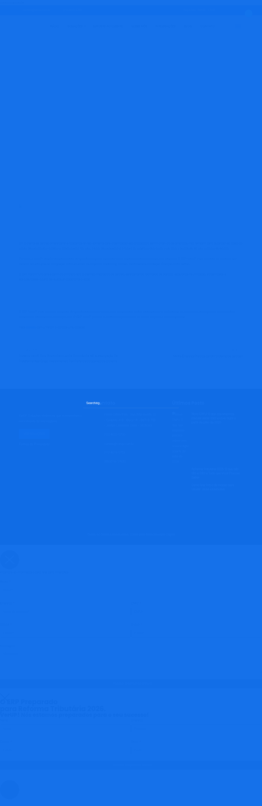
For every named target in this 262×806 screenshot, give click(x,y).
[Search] (172, 402)
